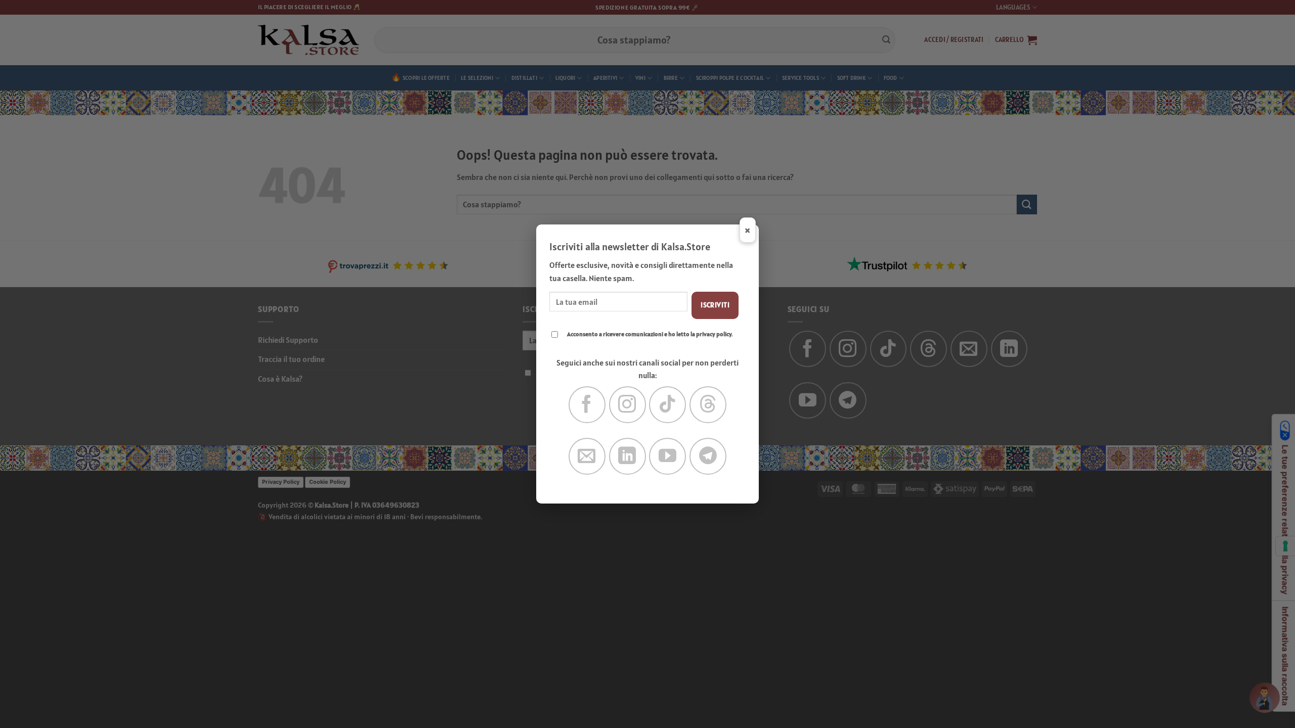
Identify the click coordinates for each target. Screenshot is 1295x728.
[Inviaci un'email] (587, 456)
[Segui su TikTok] (667, 404)
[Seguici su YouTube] (667, 456)
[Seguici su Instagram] (627, 404)
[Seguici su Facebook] (587, 404)
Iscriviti (715, 304)
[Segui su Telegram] (707, 456)
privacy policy (713, 334)
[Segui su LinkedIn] (627, 456)
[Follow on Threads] (707, 404)
